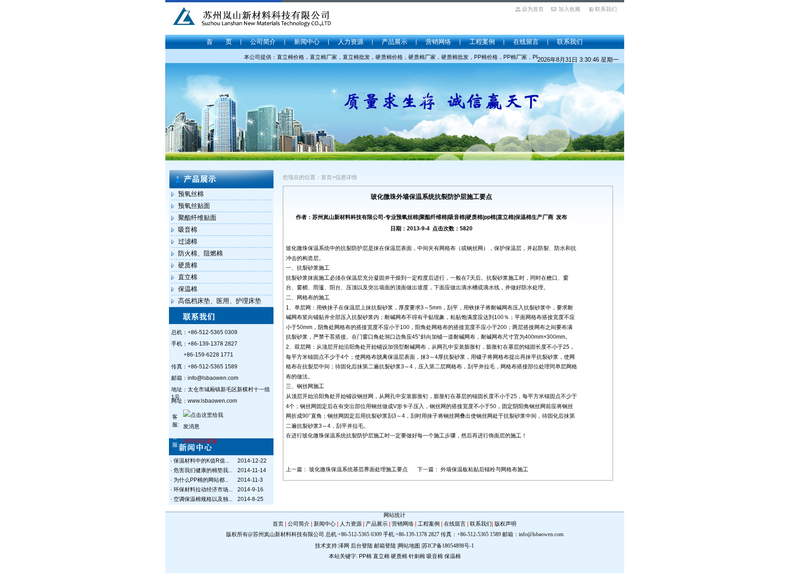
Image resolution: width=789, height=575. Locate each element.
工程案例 (482, 41)
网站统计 (394, 515)
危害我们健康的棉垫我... (203, 470)
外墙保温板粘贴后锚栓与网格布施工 (484, 469)
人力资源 (350, 41)
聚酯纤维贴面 (197, 217)
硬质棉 (187, 265)
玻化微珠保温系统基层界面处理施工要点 (358, 469)
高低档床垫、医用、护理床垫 (219, 300)
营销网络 (438, 41)
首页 (278, 524)
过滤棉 (187, 241)
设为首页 (533, 9)
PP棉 (365, 556)
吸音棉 (187, 229)
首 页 (219, 41)
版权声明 (505, 524)
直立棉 (187, 277)
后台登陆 (362, 546)
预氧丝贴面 (194, 205)
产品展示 (394, 41)
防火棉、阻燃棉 (200, 253)
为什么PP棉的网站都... (201, 480)
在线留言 (526, 41)
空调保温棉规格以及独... (203, 499)
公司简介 (263, 41)
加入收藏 (569, 9)
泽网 (343, 546)
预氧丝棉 (191, 193)
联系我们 (606, 9)
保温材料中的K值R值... (201, 461)
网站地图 (409, 546)
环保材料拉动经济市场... (203, 489)
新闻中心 (307, 41)
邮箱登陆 (385, 546)
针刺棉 (417, 556)
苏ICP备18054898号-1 (448, 546)
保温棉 (187, 289)
